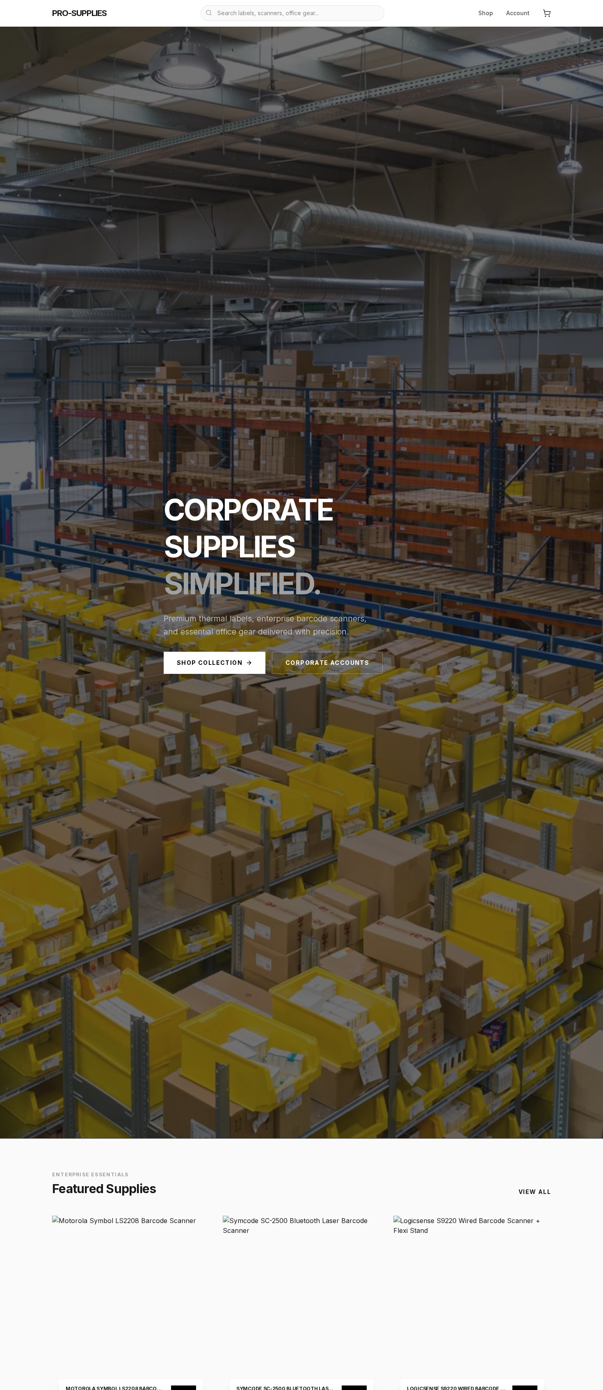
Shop (485, 12)
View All (534, 1191)
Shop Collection (209, 662)
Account (518, 12)
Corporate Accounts (327, 662)
